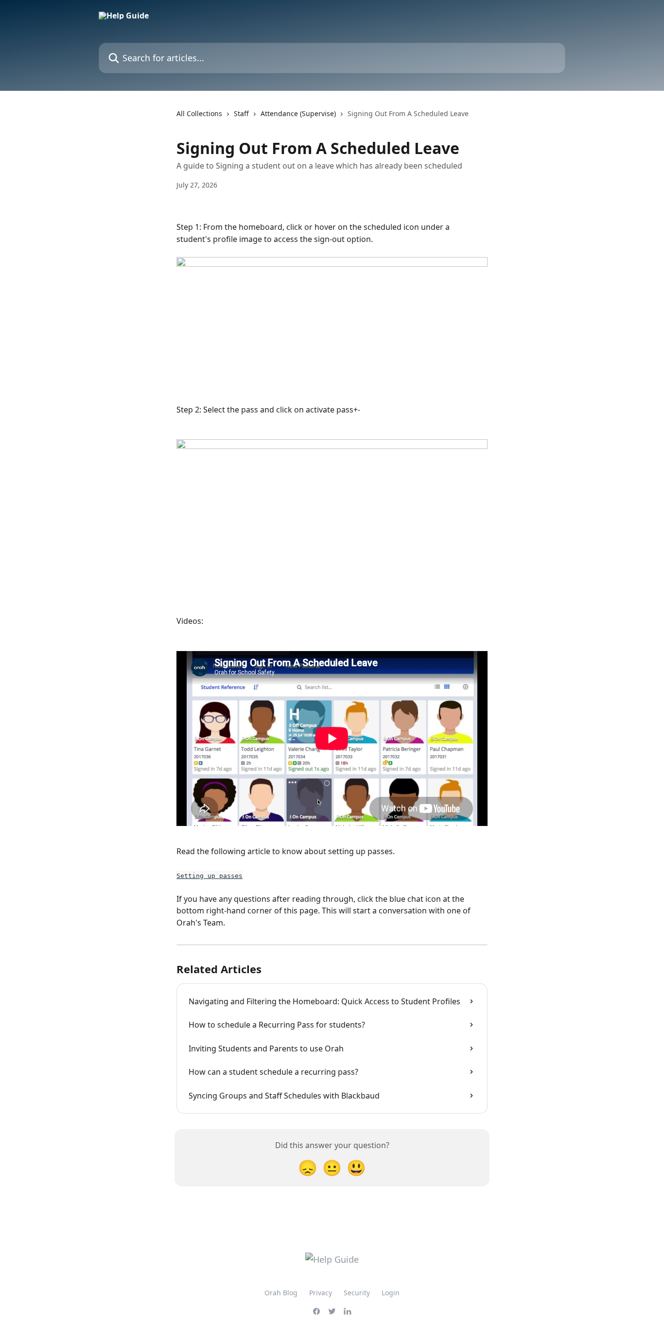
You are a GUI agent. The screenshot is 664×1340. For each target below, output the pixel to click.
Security (357, 1292)
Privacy (320, 1292)
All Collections (199, 113)
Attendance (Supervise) (298, 113)
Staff (241, 113)
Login (391, 1292)
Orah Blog (280, 1292)
